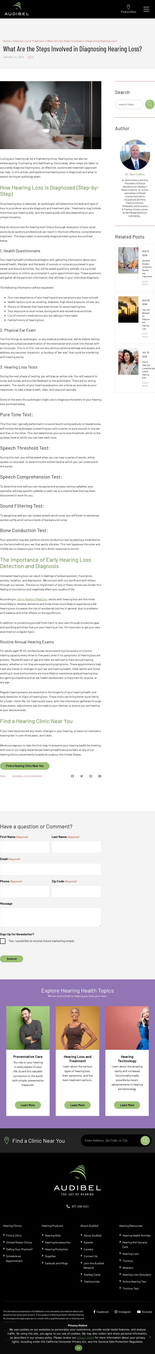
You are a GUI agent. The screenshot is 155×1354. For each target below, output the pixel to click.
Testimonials (92, 1281)
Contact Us (90, 1256)
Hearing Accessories (57, 1242)
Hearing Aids (53, 1235)
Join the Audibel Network (94, 1265)
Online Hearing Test (134, 1281)
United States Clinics (19, 1242)
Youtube (147, 1311)
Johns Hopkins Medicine (32, 599)
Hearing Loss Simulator (137, 1274)
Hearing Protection (56, 1249)
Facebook (102, 1311)
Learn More (28, 1105)
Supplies (50, 1256)
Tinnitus (128, 1260)
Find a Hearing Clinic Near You (25, 766)
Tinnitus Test (131, 1288)
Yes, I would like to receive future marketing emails (41, 941)
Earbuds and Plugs (56, 1263)
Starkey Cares (92, 1274)
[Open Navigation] (146, 9)
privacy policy (85, 1337)
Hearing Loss (131, 1253)
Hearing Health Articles (137, 1235)
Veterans (128, 1267)
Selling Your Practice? (19, 1249)
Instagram (124, 1311)
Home (6, 41)
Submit (12, 959)
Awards (88, 1242)
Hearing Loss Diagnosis (27, 776)
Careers (88, 1249)
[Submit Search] (150, 104)
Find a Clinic (128, 11)
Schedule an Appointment (14, 1258)
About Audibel (93, 1235)
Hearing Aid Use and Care (134, 1244)
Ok (78, 1348)
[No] (150, 1337)
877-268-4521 (80, 1206)
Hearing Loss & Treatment (29, 41)
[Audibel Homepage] (17, 9)
